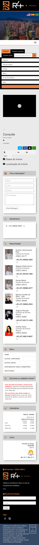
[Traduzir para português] (37, 14)
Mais (4, 489)
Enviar (6, 508)
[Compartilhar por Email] (29, 148)
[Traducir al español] (33, 14)
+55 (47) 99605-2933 (24, 304)
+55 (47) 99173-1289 (24, 320)
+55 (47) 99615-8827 (24, 336)
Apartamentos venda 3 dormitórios (17, 367)
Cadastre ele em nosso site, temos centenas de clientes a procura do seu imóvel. (18, 396)
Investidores (9, 371)
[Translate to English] (28, 14)
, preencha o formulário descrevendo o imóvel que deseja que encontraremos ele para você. (19, 387)
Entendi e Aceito (33, 529)
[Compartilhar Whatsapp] (34, 148)
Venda (6, 354)
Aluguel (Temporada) (12, 359)
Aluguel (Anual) (10, 363)
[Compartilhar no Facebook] (25, 148)
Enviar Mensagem (12, 208)
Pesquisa (5, 51)
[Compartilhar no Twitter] (20, 148)
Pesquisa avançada (17, 51)
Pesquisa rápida (7, 55)
